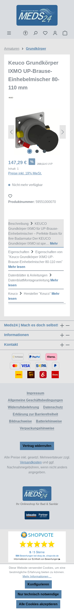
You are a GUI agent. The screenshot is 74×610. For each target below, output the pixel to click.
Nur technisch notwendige (38, 594)
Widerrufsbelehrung (23, 407)
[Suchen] (35, 33)
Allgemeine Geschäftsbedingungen (35, 400)
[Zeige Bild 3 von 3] (44, 151)
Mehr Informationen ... (37, 576)
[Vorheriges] (11, 132)
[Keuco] (37, 97)
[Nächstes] (63, 132)
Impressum (35, 393)
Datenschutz (53, 407)
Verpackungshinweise (37, 428)
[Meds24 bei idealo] (37, 515)
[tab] (36, 233)
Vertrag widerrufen (37, 446)
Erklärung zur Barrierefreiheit (35, 414)
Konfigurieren (38, 584)
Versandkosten (31, 462)
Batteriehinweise (49, 421)
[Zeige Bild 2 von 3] (37, 151)
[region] (37, 132)
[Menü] (9, 33)
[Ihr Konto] (55, 33)
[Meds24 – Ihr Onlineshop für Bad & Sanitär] (37, 493)
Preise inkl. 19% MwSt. (25, 173)
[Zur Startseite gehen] (37, 15)
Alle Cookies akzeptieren (38, 604)
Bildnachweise (20, 421)
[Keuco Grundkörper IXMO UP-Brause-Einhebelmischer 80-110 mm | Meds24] (37, 132)
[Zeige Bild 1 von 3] (29, 151)
